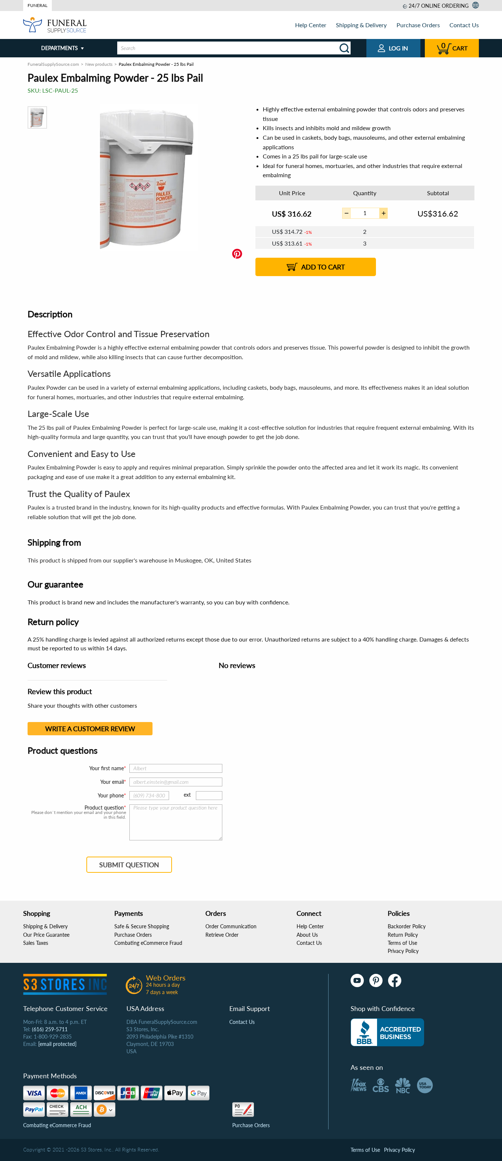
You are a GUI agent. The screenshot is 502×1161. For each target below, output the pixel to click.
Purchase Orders (418, 24)
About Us (307, 935)
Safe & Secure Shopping (141, 926)
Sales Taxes (35, 943)
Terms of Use (402, 943)
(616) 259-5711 (50, 1029)
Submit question (129, 865)
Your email (112, 782)
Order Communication (231, 926)
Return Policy (403, 935)
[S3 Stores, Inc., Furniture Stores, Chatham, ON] (387, 1032)
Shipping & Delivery (361, 24)
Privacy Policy (403, 951)
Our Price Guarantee (46, 935)
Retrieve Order (222, 935)
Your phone (111, 795)
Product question (104, 807)
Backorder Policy (407, 926)
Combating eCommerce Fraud (148, 943)
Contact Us (464, 24)
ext (187, 795)
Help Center (310, 24)
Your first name (106, 768)
